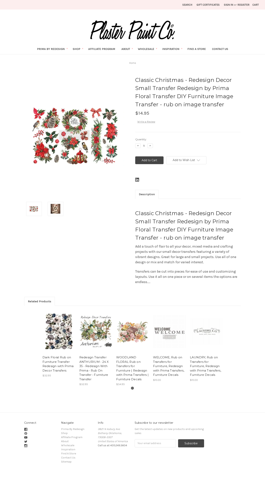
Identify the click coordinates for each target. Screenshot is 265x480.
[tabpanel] (58, 344)
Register (243, 4)
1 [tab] (132, 388)
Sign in (228, 4)
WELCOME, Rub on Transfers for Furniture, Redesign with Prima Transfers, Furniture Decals (168, 366)
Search (187, 4)
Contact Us (220, 49)
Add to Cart (95, 334)
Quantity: (141, 139)
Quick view (59, 331)
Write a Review (146, 121)
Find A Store (196, 49)
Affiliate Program (101, 49)
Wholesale (146, 49)
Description (147, 194)
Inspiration (170, 49)
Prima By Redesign (51, 49)
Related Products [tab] (39, 301)
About (125, 49)
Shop (76, 49)
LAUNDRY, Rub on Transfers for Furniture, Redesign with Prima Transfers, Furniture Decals (205, 366)
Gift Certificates (208, 4)
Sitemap (66, 461)
